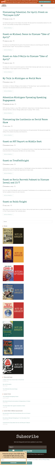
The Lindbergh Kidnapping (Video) (10, 396)
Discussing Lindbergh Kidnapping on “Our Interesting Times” (16, 417)
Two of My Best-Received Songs (10, 388)
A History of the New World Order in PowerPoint (13, 379)
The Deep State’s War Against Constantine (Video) (14, 405)
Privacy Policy (46, 459)
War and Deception (7, 384)
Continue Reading (9, 27)
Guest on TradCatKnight (16, 161)
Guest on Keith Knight (15, 202)
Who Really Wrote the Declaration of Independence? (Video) (16, 401)
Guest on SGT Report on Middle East (22, 142)
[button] (27, 2)
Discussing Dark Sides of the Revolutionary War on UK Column (16, 413)
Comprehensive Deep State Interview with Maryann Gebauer (16, 422)
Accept (28, 463)
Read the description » (44, 1)
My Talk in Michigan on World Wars (22, 78)
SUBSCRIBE (13, 462)
